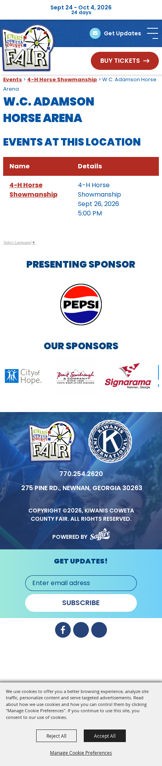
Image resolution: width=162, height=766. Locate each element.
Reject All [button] (56, 736)
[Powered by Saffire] (100, 532)
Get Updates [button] (122, 33)
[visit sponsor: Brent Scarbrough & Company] (62, 377)
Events (12, 79)
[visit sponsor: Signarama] (115, 377)
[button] (152, 33)
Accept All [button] (105, 736)
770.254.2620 (81, 473)
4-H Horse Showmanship (62, 79)
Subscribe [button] (81, 602)
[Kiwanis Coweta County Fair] (28, 48)
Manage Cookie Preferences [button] (81, 753)
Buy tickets (120, 60)
